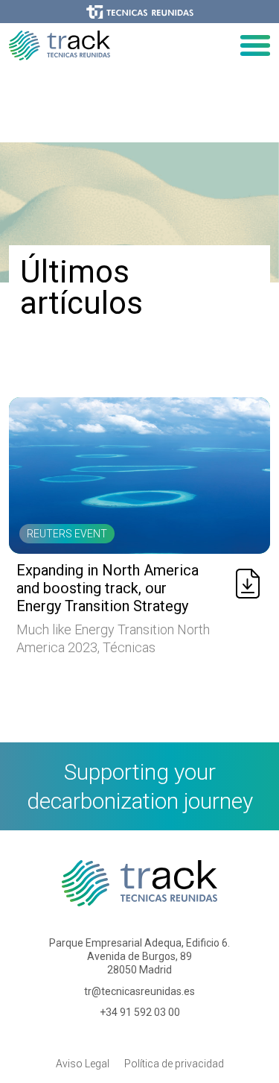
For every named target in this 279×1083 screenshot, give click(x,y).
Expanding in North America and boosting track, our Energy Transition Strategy (107, 588)
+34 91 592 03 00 (140, 1012)
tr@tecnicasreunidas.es (139, 991)
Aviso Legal (82, 1064)
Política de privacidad (174, 1064)
